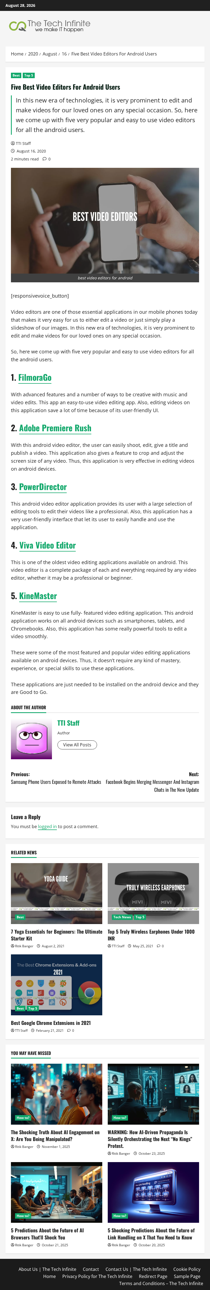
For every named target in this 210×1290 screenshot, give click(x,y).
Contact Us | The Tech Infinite (136, 1269)
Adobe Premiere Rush (55, 427)
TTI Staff (23, 143)
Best (16, 75)
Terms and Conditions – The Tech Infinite (161, 1283)
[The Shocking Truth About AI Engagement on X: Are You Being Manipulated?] (56, 1094)
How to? (23, 1117)
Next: (152, 781)
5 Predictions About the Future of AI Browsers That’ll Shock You (47, 1234)
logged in (47, 826)
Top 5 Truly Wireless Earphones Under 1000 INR (151, 935)
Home (49, 1276)
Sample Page (187, 1276)
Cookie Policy (186, 1269)
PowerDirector (43, 486)
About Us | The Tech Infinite (47, 1269)
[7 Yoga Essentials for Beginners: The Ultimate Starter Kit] (56, 893)
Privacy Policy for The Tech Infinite (97, 1276)
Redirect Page (153, 1276)
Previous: (56, 777)
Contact (91, 1269)
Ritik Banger (24, 946)
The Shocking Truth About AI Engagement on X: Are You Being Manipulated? (55, 1135)
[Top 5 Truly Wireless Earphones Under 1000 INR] (153, 893)
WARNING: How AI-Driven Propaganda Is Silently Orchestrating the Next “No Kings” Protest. (150, 1138)
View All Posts (77, 745)
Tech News (122, 917)
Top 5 (28, 75)
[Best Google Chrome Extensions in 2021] (56, 984)
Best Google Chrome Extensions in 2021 (51, 1022)
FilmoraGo (34, 377)
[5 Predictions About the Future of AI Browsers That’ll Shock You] (56, 1192)
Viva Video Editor (47, 545)
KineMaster (38, 595)
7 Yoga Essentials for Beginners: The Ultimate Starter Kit (56, 935)
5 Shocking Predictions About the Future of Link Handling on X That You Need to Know (151, 1234)
